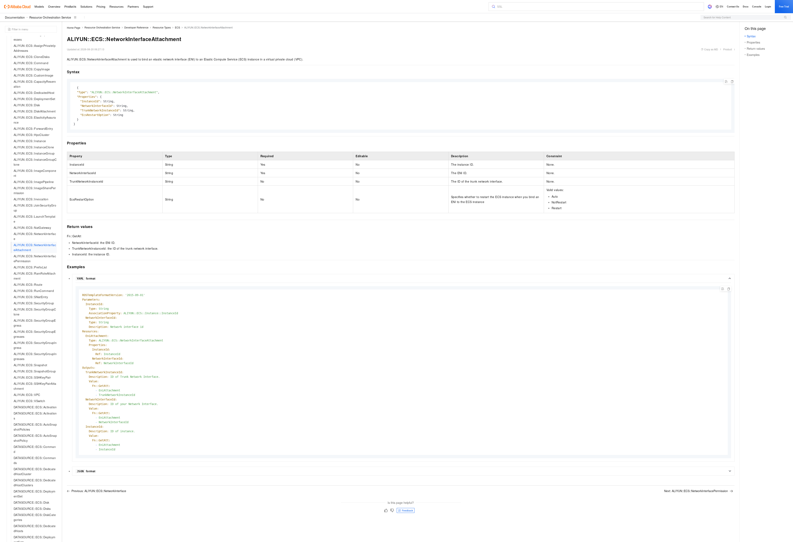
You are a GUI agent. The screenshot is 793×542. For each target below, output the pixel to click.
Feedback (407, 510)
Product (727, 49)
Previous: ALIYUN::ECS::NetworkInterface (98, 491)
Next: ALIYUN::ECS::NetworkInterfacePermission (696, 491)
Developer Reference (136, 27)
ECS (177, 27)
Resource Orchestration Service (50, 17)
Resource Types (162, 27)
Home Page (73, 27)
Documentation (15, 17)
